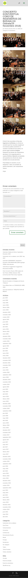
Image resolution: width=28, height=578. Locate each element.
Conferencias (6, 532)
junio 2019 (5, 389)
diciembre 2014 (6, 504)
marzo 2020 (6, 377)
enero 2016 (5, 478)
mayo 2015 (5, 492)
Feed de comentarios (8, 563)
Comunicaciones (7, 528)
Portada (5, 540)
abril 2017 (5, 447)
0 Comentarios (11, 30)
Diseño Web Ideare (14, 576)
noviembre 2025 (7, 314)
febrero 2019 (6, 399)
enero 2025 (5, 334)
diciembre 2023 (6, 358)
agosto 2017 (6, 439)
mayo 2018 (5, 418)
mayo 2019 (5, 391)
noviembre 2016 (7, 459)
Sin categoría (6, 544)
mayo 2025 (5, 324)
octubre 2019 (6, 384)
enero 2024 (5, 355)
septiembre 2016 (7, 463)
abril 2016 (5, 471)
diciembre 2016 (6, 456)
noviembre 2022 (7, 365)
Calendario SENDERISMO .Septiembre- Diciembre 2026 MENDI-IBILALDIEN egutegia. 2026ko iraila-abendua (14, 262)
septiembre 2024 (7, 343)
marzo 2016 (6, 473)
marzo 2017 (6, 449)
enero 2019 (5, 401)
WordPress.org (6, 565)
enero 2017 (5, 454)
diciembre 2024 (6, 336)
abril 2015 (5, 495)
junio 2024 (5, 348)
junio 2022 (5, 367)
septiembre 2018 (7, 411)
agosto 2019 (6, 387)
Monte (4, 537)
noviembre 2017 (7, 432)
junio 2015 (5, 490)
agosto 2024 (6, 346)
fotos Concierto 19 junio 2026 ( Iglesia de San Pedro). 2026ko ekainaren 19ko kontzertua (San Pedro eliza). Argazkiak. (13, 272)
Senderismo (6, 542)
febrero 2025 (6, 331)
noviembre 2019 (7, 382)
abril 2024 (5, 351)
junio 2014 (5, 512)
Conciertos (5, 530)
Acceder (5, 558)
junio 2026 (5, 300)
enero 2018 (5, 427)
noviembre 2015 (7, 483)
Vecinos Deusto (9, 28)
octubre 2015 (6, 485)
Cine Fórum (5, 525)
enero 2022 (5, 370)
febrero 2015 (6, 500)
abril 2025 (5, 326)
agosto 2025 (6, 319)
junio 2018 (5, 415)
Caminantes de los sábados (9, 523)
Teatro (4, 547)
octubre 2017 (6, 435)
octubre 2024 (6, 341)
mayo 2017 (5, 444)
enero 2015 (5, 502)
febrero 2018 (6, 425)
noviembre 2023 (7, 360)
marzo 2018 (6, 423)
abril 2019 (5, 394)
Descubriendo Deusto (8, 535)
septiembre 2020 (7, 375)
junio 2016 (5, 466)
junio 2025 (5, 322)
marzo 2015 (6, 497)
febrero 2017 (6, 451)
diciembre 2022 (6, 363)
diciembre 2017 (6, 430)
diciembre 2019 (6, 379)
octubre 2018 (6, 408)
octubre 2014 (6, 509)
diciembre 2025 (6, 312)
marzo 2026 (6, 305)
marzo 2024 (6, 353)
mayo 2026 (5, 302)
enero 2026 (5, 310)
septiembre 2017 (7, 437)
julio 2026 (5, 298)
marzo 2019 (6, 396)
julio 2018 (5, 413)
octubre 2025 (6, 317)
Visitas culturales (7, 552)
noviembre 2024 (7, 339)
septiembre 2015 (7, 488)
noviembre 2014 (7, 507)
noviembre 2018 (7, 406)
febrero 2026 (6, 307)
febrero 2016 (6, 476)
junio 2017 (5, 442)
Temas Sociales (6, 549)
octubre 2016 (6, 461)
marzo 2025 (6, 329)
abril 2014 (5, 516)
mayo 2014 (5, 514)
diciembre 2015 (6, 480)
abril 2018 (5, 420)
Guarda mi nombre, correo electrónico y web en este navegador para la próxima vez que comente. (13, 226)
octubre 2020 (6, 372)
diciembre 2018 (6, 403)
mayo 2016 (5, 468)
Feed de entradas (7, 560)
